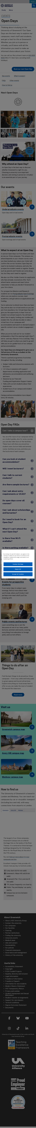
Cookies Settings (18, 564)
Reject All (18, 569)
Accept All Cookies (18, 574)
